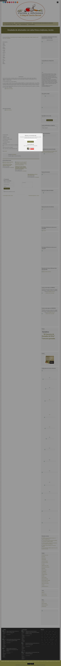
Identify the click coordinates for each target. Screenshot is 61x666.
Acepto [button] (29, 663)
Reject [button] (32, 663)
